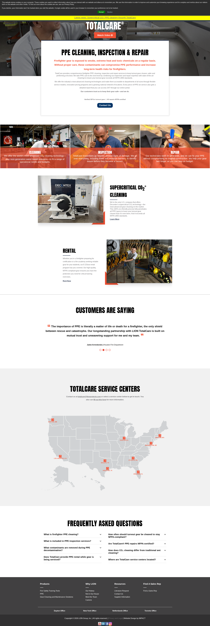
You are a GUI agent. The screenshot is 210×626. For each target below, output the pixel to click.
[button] (100, 345)
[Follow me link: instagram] (110, 620)
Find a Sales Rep (150, 586)
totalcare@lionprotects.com (89, 392)
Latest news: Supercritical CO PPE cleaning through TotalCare (105, 17)
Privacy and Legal (115, 614)
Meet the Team (91, 592)
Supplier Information (122, 592)
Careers (89, 595)
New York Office (89, 606)
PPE (42, 589)
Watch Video (104, 35)
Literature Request (121, 586)
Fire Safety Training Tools (50, 586)
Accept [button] (101, 12)
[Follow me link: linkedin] (103, 620)
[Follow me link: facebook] (106, 620)
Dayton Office (59, 606)
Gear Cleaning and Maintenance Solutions (56, 592)
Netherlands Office (120, 606)
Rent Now (67, 281)
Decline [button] (109, 12)
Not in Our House (92, 589)
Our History (90, 586)
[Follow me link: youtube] (100, 620)
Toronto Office (150, 606)
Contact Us (118, 589)
